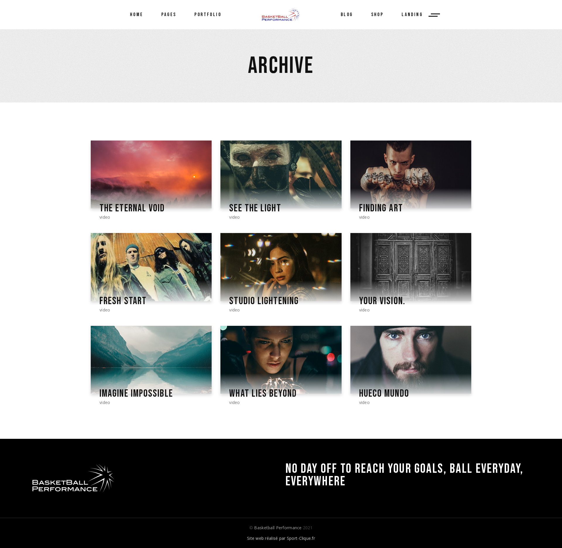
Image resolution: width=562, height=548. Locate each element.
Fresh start (123, 301)
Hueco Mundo (384, 394)
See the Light (255, 208)
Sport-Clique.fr (301, 538)
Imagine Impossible (136, 394)
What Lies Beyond (263, 394)
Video (105, 217)
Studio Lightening (264, 301)
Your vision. (382, 301)
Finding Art (381, 208)
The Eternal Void (132, 208)
